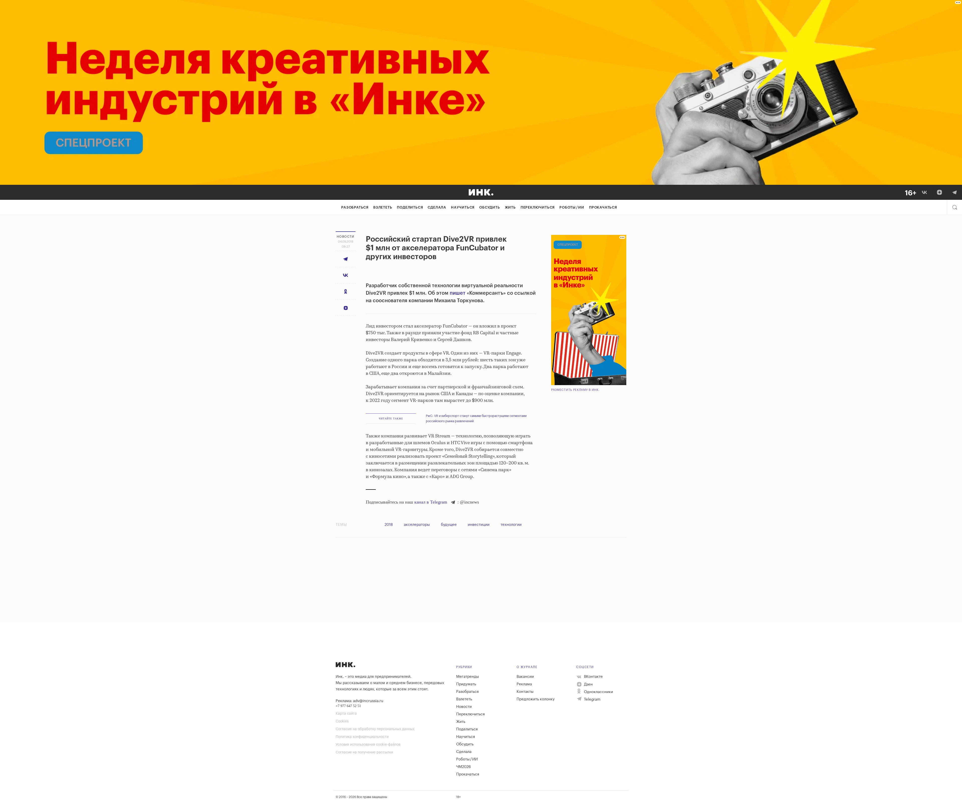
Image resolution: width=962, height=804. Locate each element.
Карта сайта (346, 713)
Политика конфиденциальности (362, 737)
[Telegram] (954, 192)
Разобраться (355, 207)
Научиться (462, 207)
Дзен (588, 684)
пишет (457, 293)
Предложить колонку (536, 699)
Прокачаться (603, 207)
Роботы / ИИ (571, 207)
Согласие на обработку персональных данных (375, 729)
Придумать (466, 684)
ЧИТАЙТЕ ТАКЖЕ (391, 418)
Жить (510, 207)
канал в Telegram (430, 502)
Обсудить (489, 207)
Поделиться (410, 207)
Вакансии (525, 677)
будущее (449, 525)
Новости (464, 707)
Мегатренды (467, 677)
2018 (389, 525)
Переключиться (538, 207)
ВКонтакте (593, 677)
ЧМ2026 (463, 767)
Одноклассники (598, 692)
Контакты (525, 692)
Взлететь (382, 207)
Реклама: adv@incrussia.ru (359, 701)
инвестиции (479, 525)
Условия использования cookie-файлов (368, 744)
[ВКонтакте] (924, 192)
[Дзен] (939, 192)
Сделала (437, 207)
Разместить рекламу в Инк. (575, 389)
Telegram (591, 699)
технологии (511, 525)
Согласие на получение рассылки (364, 752)
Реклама (524, 684)
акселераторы (417, 525)
